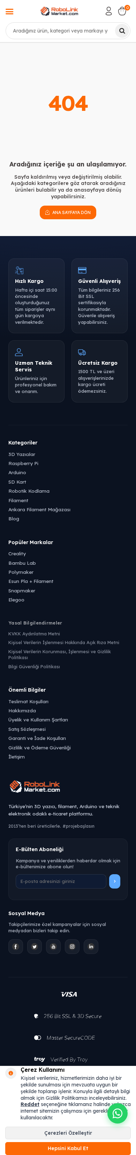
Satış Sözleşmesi (27, 729)
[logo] (59, 11)
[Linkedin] (91, 946)
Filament (18, 500)
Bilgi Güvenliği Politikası (34, 666)
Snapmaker (21, 590)
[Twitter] (34, 946)
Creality (17, 553)
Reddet (30, 1104)
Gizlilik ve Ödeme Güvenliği (39, 747)
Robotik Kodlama (29, 491)
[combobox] (68, 30)
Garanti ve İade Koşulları (37, 738)
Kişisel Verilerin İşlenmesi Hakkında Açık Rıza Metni (63, 642)
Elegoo (16, 600)
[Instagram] (72, 946)
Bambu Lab (22, 563)
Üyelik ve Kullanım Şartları (38, 719)
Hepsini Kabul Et (68, 1148)
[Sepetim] (122, 11)
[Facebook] (15, 946)
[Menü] (9, 12)
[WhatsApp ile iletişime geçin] (117, 1113)
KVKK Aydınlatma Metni (34, 633)
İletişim (16, 757)
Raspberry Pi (23, 463)
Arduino (17, 472)
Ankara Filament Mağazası (39, 509)
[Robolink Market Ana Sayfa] (68, 787)
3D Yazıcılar (21, 454)
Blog (13, 518)
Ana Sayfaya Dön (71, 212)
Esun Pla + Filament (30, 581)
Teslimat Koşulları (28, 701)
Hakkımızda (22, 710)
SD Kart (17, 482)
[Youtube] (53, 946)
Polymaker (20, 572)
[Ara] (122, 31)
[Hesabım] (108, 11)
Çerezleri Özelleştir (68, 1133)
